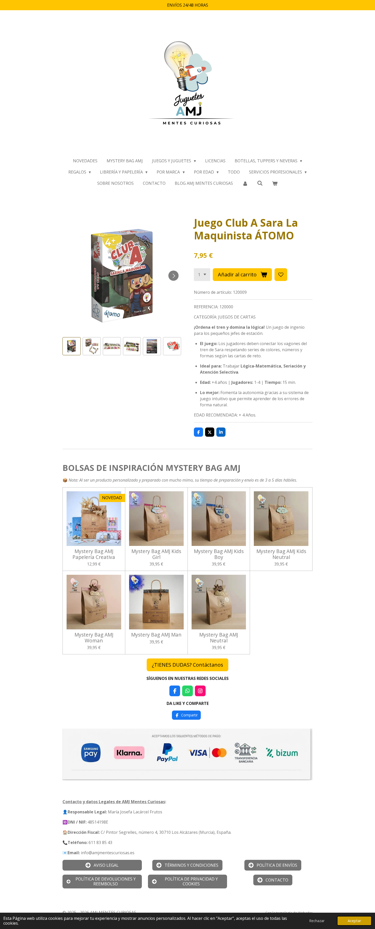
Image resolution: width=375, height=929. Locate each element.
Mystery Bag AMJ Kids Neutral (281, 554)
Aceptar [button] (354, 920)
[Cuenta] (245, 183)
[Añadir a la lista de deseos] (280, 274)
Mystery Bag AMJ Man (156, 635)
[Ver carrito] (275, 183)
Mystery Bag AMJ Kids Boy (219, 554)
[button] (71, 346)
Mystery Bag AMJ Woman (93, 637)
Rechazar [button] (316, 920)
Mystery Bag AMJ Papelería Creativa (93, 554)
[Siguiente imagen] (173, 276)
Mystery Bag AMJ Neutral (218, 637)
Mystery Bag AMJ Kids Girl (156, 554)
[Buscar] (260, 183)
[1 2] (202, 274)
